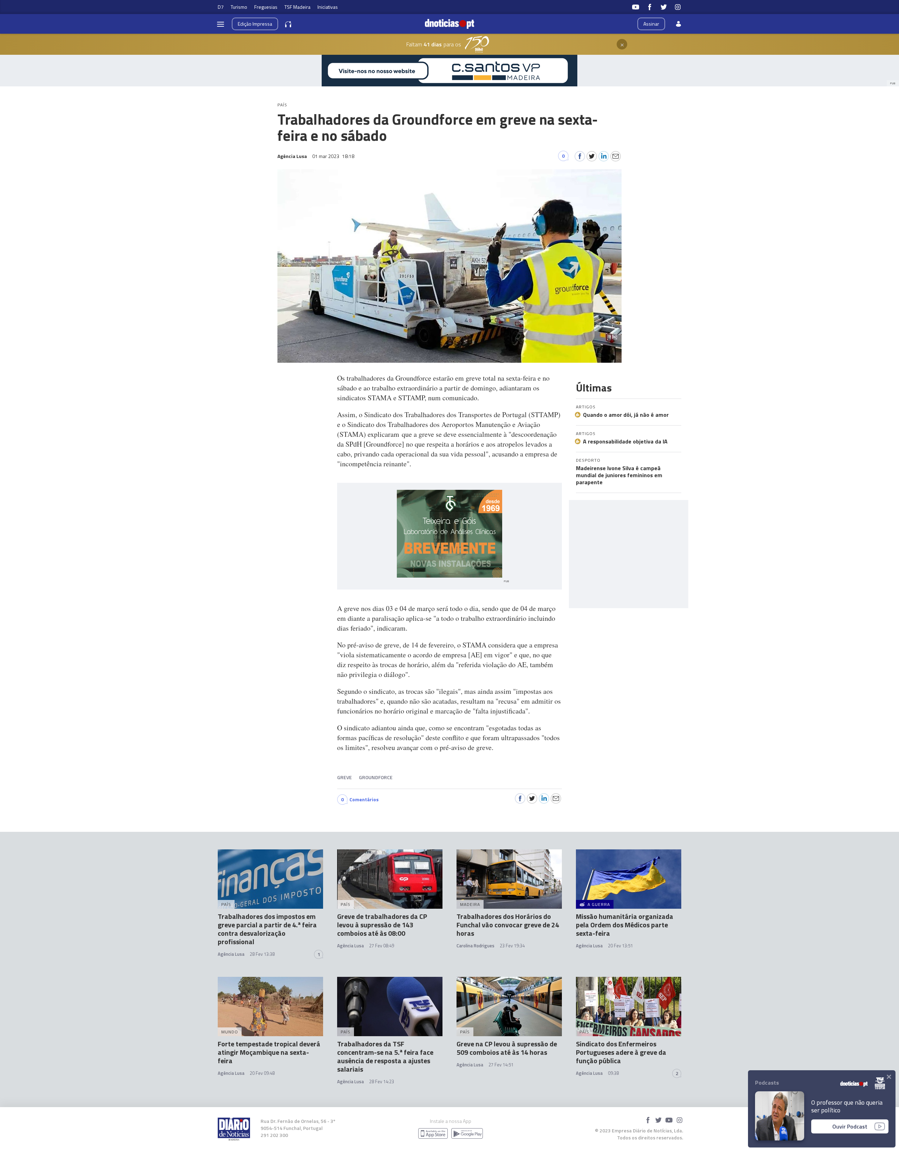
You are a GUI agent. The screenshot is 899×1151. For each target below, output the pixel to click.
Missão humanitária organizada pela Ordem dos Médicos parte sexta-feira (624, 925)
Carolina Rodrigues (475, 945)
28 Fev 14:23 (381, 1081)
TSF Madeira (297, 7)
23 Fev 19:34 (512, 945)
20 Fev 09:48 (262, 1073)
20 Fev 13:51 (620, 945)
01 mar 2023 (333, 156)
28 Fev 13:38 (262, 954)
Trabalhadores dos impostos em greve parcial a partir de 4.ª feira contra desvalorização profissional (267, 929)
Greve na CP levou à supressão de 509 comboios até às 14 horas (507, 1048)
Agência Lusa (231, 954)
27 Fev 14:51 (500, 1064)
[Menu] (220, 24)
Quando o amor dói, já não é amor (626, 414)
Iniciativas (327, 7)
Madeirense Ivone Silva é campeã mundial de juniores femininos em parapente (619, 475)
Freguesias (265, 7)
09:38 (613, 1073)
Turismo (239, 7)
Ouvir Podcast (849, 1126)
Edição (255, 23)
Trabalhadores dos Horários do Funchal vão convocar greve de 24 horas (508, 925)
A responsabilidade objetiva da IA (625, 441)
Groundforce (376, 777)
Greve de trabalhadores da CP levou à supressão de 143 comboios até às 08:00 (382, 925)
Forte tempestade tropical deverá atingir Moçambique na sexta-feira (269, 1052)
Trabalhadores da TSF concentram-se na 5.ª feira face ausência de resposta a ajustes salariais (385, 1056)
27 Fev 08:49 (381, 945)
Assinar (651, 23)
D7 (221, 7)
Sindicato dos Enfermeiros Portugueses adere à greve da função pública (621, 1052)
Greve (344, 777)
